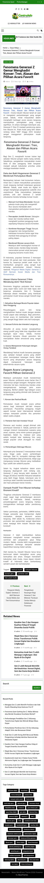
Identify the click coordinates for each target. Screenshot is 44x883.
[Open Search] (38, 30)
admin (8, 81)
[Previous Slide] (38, 2)
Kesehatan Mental (29, 829)
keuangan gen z (12, 838)
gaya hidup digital (11, 812)
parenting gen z (15, 851)
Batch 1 (33, 790)
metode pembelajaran (15, 847)
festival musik (16, 570)
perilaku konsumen (15, 855)
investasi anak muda (31, 821)
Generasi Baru (33, 812)
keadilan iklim (35, 825)
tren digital (15, 864)
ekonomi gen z (22, 803)
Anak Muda (24, 790)
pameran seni (23, 574)
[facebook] (16, 9)
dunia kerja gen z (9, 803)
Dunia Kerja (29, 799)
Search (6, 683)
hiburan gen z (11, 821)
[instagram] (18, 9)
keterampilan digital (30, 834)
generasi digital (13, 816)
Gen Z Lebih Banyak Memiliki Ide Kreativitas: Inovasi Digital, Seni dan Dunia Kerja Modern (27, 668)
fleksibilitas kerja (10, 808)
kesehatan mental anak (14, 834)
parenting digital (29, 847)
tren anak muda (11, 578)
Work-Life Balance (26, 864)
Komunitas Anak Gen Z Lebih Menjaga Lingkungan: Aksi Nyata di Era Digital (26, 655)
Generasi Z (24, 816)
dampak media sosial (16, 799)
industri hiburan (31, 570)
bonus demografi (16, 795)
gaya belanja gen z (32, 808)
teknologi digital (9, 860)
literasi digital (20, 842)
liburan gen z (9, 842)
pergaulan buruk (28, 851)
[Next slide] (41, 2)
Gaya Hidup (8, 62)
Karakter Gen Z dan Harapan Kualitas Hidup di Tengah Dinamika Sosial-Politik (26, 625)
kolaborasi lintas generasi (28, 838)
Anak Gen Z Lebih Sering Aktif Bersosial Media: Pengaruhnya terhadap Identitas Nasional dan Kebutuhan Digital (22, 737)
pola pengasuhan (29, 855)
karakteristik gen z (22, 825)
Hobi (19, 821)
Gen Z (32, 816)
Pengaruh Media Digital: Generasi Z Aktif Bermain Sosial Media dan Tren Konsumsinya (22, 271)
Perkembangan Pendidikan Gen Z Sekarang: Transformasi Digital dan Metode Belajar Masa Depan (21, 2)
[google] (24, 9)
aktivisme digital (12, 790)
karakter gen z (9, 825)
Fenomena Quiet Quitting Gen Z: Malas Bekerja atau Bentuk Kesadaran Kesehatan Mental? (8, 2)
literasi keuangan (33, 842)
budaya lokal (28, 795)
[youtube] (27, 9)
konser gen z (9, 574)
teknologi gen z (22, 860)
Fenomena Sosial (34, 803)
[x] (21, 9)
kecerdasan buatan (14, 829)
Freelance (21, 808)
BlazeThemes (23, 875)
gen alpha (23, 812)
